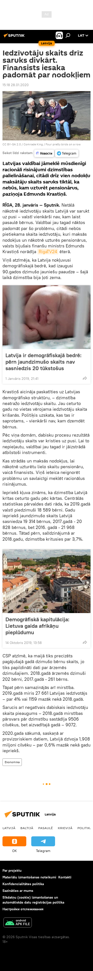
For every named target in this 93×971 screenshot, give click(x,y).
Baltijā (26, 828)
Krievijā (65, 828)
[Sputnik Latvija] (14, 37)
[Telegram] (66, 153)
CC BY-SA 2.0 (11, 144)
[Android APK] (17, 923)
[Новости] (44, 153)
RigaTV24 (48, 251)
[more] (85, 378)
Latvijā (8, 828)
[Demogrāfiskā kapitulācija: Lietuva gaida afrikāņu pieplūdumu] (46, 581)
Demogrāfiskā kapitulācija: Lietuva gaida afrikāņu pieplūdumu (37, 625)
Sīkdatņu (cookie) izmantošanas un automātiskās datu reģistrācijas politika (33, 899)
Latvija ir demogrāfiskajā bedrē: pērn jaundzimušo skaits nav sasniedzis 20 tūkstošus (43, 361)
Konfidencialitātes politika (23, 884)
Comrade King (33, 144)
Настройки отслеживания (22, 909)
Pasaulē (45, 828)
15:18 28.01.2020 (15, 85)
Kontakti (64, 877)
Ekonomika (12, 762)
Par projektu (12, 870)
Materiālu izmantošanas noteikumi (29, 877)
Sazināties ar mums (17, 890)
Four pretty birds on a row (63, 144)
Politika (84, 828)
